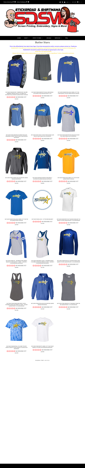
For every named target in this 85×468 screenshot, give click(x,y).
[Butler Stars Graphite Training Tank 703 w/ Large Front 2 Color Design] (68, 287)
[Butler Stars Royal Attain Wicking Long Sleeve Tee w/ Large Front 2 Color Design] (68, 242)
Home (19, 38)
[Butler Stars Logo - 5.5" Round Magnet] (42, 199)
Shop (26, 38)
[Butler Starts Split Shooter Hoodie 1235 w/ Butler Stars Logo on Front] (42, 115)
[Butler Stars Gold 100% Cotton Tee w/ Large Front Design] (68, 161)
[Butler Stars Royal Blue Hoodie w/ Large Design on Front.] (42, 287)
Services (57, 38)
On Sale (48, 38)
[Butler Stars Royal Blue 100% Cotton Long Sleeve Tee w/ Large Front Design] (68, 69)
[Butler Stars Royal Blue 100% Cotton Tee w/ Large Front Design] (16, 202)
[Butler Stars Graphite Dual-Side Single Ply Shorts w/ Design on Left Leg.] (42, 67)
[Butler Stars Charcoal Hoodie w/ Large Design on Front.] (16, 161)
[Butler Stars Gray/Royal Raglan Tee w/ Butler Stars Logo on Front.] (68, 118)
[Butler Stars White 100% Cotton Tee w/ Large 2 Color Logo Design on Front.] (42, 329)
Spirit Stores (37, 38)
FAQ (66, 38)
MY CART (76, 2)
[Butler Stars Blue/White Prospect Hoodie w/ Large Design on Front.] (42, 159)
